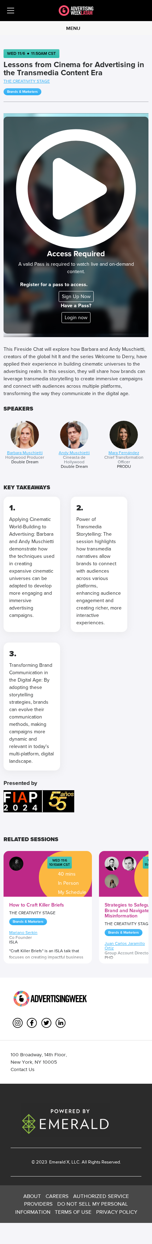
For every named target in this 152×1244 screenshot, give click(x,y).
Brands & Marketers (22, 92)
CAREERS (57, 1196)
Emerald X (58, 1162)
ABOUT (32, 1196)
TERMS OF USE (73, 1212)
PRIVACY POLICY (116, 1212)
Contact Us (23, 1069)
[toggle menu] (11, 11)
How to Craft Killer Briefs (36, 905)
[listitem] (25, 445)
